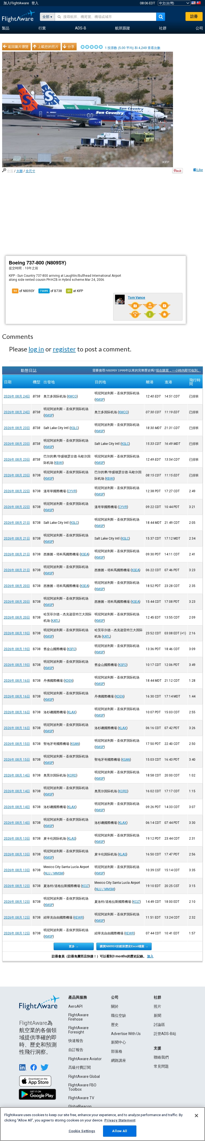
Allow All (119, 1131)
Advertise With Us (126, 1034)
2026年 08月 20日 (17, 586)
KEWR (78, 917)
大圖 (19, 171)
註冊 (194, 16)
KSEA (84, 554)
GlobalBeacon (80, 1106)
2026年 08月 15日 (17, 744)
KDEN (69, 681)
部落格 (116, 1051)
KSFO (72, 649)
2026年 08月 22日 (17, 491)
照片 (157, 1006)
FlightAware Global (84, 1076)
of (51, 291)
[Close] (196, 1115)
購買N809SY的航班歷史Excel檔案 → (124, 946)
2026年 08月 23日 (17, 428)
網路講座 (118, 1060)
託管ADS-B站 (165, 1034)
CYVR (72, 491)
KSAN (75, 744)
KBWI (59, 463)
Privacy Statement (119, 1120)
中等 (10, 171)
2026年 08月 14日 (17, 775)
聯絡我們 (161, 1057)
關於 (115, 1006)
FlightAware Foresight (78, 1030)
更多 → (73, 946)
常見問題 (161, 1066)
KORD (72, 775)
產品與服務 (77, 997)
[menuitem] (5, 28)
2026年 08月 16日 (17, 681)
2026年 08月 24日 (17, 396)
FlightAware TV (81, 1098)
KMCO (72, 396)
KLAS (71, 838)
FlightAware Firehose (78, 1017)
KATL (55, 621)
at (75, 291)
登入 (34, 3)
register (64, 349)
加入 (150, 956)
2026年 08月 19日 (17, 633)
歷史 (115, 1024)
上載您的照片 (48, 46)
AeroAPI (75, 1006)
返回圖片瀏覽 (18, 46)
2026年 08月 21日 (17, 523)
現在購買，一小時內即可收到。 (178, 370)
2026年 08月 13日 (17, 838)
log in (36, 349)
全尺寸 (30, 171)
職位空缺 (118, 1015)
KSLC (74, 428)
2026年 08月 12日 (17, 886)
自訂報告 (75, 1050)
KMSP (100, 399)
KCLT (85, 886)
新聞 (157, 1015)
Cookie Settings (82, 1131)
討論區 (159, 1024)
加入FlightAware (16, 3)
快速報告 (75, 1040)
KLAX (72, 712)
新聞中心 (118, 1042)
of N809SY (24, 291)
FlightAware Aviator (85, 1059)
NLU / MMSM (54, 873)
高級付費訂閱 (79, 1067)
